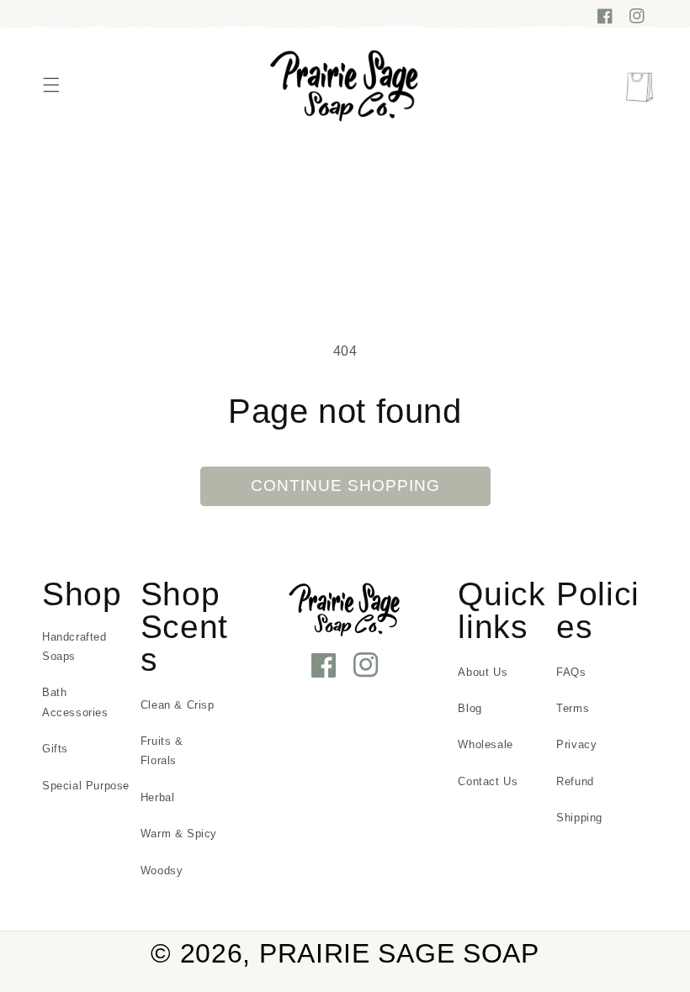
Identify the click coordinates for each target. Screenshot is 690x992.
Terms (572, 708)
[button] (51, 84)
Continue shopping (345, 485)
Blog (469, 708)
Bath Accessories (75, 702)
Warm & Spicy (179, 833)
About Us (482, 672)
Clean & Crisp (178, 705)
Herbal (158, 797)
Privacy (576, 744)
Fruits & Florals (162, 751)
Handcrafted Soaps (74, 646)
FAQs (571, 672)
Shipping (579, 817)
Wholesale (485, 744)
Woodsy (162, 870)
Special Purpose (86, 785)
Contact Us (488, 781)
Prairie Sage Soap (399, 953)
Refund (575, 781)
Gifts (55, 748)
